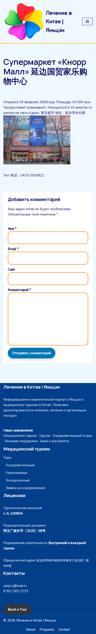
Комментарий (19, 290)
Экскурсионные (18, 480)
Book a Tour (17, 609)
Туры (7, 457)
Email (13, 249)
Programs (47, 629)
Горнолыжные (16, 473)
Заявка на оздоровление (25, 488)
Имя (12, 228)
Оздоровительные (20, 465)
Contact (64, 629)
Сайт (11, 269)
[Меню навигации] (87, 21)
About (30, 629)
